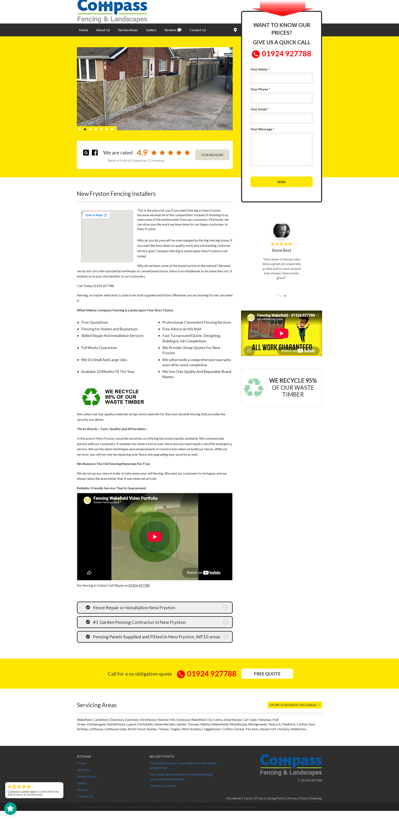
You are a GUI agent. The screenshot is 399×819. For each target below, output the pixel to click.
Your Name (260, 69)
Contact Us (198, 30)
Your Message (262, 129)
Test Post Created (162, 786)
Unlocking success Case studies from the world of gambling (183, 765)
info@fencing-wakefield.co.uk (240, 807)
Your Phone (260, 89)
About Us (103, 30)
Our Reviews (212, 155)
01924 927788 (139, 585)
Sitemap (316, 798)
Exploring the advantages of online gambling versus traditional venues (181, 776)
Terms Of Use (253, 798)
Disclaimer (233, 798)
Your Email (259, 109)
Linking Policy (276, 798)
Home (83, 30)
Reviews (170, 30)
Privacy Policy (298, 798)
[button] (79, 129)
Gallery (151, 30)
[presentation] (82, 85)
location (235, 30)
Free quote (267, 673)
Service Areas (128, 30)
